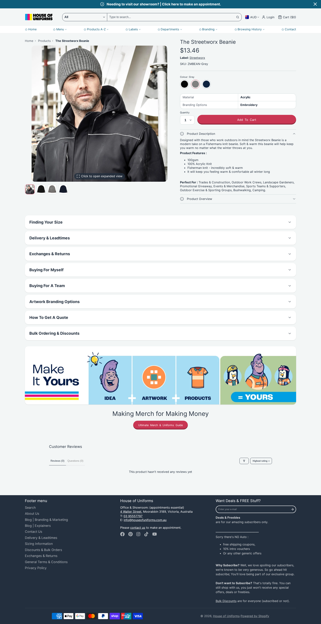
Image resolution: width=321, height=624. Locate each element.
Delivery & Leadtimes (41, 538)
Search (30, 508)
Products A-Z (96, 29)
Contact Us (33, 532)
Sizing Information (39, 544)
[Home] (39, 17)
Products (44, 41)
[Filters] (244, 461)
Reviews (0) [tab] (57, 460)
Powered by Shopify (255, 616)
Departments (170, 29)
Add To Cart (246, 120)
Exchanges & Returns (41, 556)
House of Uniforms (226, 616)
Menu (60, 29)
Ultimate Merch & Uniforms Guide (160, 425)
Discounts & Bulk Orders (43, 550)
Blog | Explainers (38, 526)
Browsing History (250, 29)
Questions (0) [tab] (75, 460)
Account (268, 17)
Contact (290, 29)
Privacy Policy (36, 568)
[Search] (238, 17)
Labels (133, 29)
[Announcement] (160, 4)
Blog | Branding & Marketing (46, 520)
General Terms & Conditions (46, 562)
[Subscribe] (292, 509)
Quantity (184, 112)
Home (32, 29)
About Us (32, 513)
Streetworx (197, 58)
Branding (208, 29)
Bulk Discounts (226, 601)
